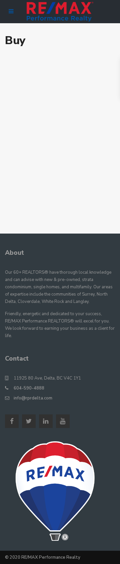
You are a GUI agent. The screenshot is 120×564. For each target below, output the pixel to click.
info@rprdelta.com (33, 398)
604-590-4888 (29, 388)
